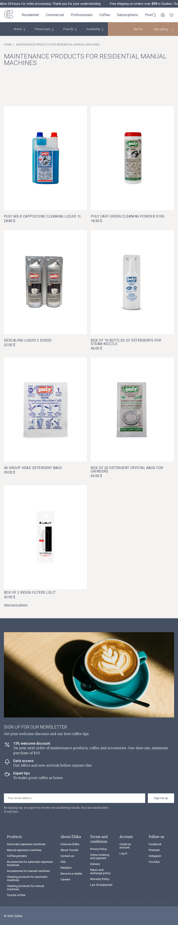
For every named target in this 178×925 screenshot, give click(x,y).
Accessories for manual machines (28, 871)
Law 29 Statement (101, 884)
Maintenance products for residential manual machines (58, 44)
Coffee (104, 15)
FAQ (63, 861)
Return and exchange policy (100, 871)
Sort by (138, 29)
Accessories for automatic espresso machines (30, 863)
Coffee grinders (17, 856)
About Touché (69, 850)
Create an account (125, 846)
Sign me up (161, 798)
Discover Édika (70, 844)
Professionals (81, 15)
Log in (123, 853)
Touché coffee (16, 895)
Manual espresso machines (24, 850)
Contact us (67, 856)
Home (8, 44)
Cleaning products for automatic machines (27, 878)
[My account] (163, 15)
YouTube (154, 861)
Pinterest (154, 850)
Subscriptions (127, 15)
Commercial (55, 15)
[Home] (8, 15)
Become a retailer (71, 873)
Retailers (66, 867)
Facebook (155, 844)
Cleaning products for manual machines (25, 887)
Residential (30, 15)
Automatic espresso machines (26, 844)
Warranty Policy (99, 879)
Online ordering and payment (99, 856)
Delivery (95, 864)
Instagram (155, 856)
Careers (65, 879)
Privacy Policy (98, 849)
